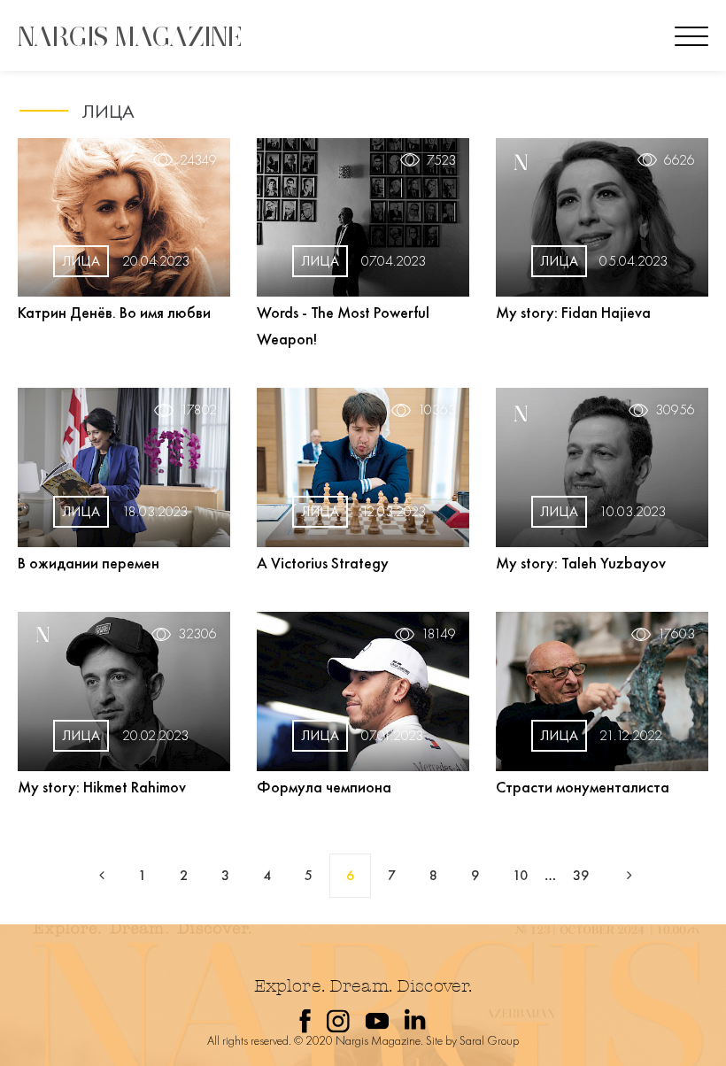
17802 (199, 410)
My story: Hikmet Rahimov (102, 786)
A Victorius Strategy (323, 562)
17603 (676, 634)
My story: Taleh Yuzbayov (581, 562)
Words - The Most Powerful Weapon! (343, 325)
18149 (438, 634)
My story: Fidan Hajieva (573, 312)
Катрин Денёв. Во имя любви (114, 312)
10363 (437, 410)
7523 (441, 160)
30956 (675, 410)
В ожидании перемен (88, 562)
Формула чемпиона (324, 786)
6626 (679, 160)
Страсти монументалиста (582, 786)
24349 (198, 160)
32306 (197, 634)
